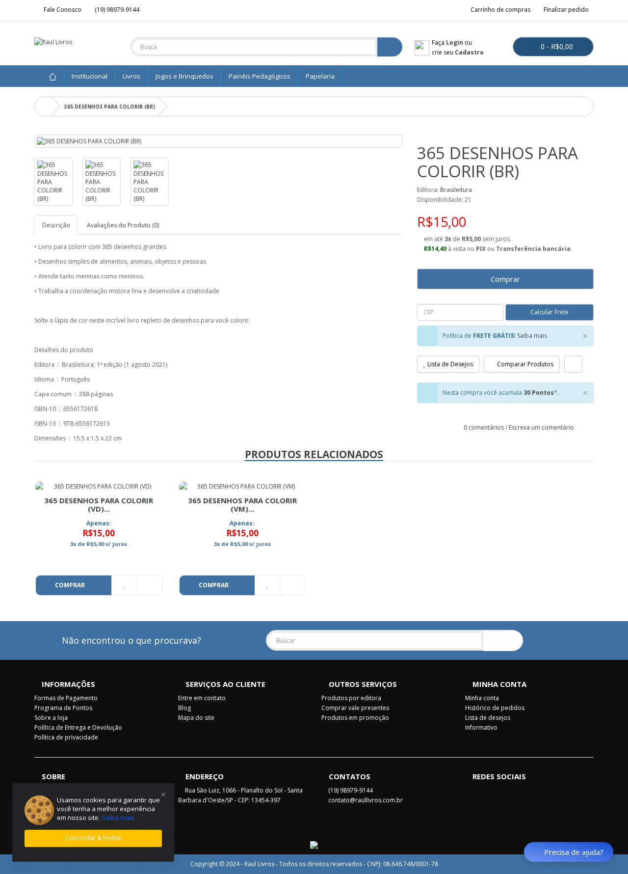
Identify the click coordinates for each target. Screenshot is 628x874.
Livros (131, 76)
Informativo (481, 727)
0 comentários (484, 427)
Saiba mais (532, 335)
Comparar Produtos (524, 364)
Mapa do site (196, 717)
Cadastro (469, 52)
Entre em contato (202, 698)
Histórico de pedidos (494, 708)
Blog (184, 708)
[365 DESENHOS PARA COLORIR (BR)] (218, 141)
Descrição (56, 225)
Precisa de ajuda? (573, 852)
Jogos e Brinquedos (184, 76)
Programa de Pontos (63, 708)
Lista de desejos (487, 717)
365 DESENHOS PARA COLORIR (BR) (109, 106)
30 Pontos (538, 392)
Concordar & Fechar (93, 838)
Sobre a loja (51, 717)
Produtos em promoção (355, 717)
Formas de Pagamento (66, 698)
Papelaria (320, 76)
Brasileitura (456, 190)
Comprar (505, 279)
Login (454, 42)
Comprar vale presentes (355, 708)
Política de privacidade (66, 737)
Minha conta (482, 698)
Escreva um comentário (541, 427)
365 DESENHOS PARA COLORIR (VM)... (242, 504)
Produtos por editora (351, 698)
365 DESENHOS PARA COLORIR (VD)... (98, 504)
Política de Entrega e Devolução (78, 727)
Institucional (89, 76)
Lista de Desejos (449, 364)
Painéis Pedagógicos (259, 76)
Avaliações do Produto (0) (123, 225)
